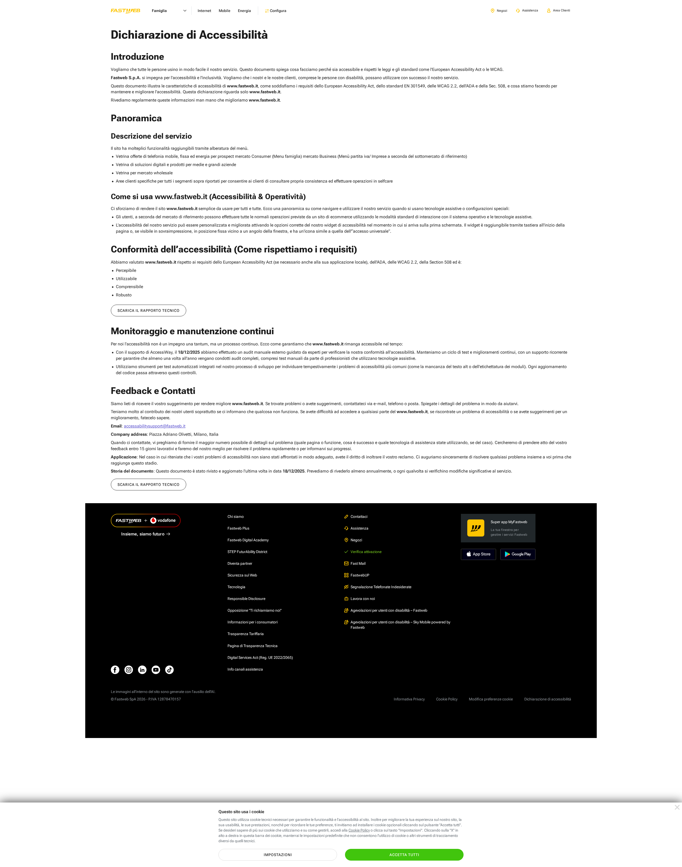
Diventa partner (240, 563)
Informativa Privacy (409, 699)
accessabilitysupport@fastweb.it (154, 426)
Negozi (356, 540)
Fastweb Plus (238, 528)
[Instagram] (128, 670)
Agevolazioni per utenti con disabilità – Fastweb (389, 610)
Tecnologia (236, 587)
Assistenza (359, 528)
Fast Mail (358, 563)
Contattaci (359, 516)
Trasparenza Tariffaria (246, 634)
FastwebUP (360, 575)
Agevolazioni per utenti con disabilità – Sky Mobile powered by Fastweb (400, 625)
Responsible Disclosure (246, 598)
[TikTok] (169, 670)
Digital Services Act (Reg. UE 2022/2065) (260, 657)
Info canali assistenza (245, 669)
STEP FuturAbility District (247, 552)
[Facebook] (115, 670)
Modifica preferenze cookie (491, 699)
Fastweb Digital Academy (248, 540)
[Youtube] (156, 670)
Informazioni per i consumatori (253, 622)
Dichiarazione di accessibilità (547, 699)
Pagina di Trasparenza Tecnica (253, 646)
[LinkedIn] (142, 670)
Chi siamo (236, 516)
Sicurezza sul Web (242, 575)
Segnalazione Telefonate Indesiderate (381, 587)
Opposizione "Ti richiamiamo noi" (255, 610)
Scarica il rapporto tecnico (148, 310)
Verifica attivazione (366, 552)
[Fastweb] (130, 10)
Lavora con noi (363, 598)
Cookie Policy (446, 699)
